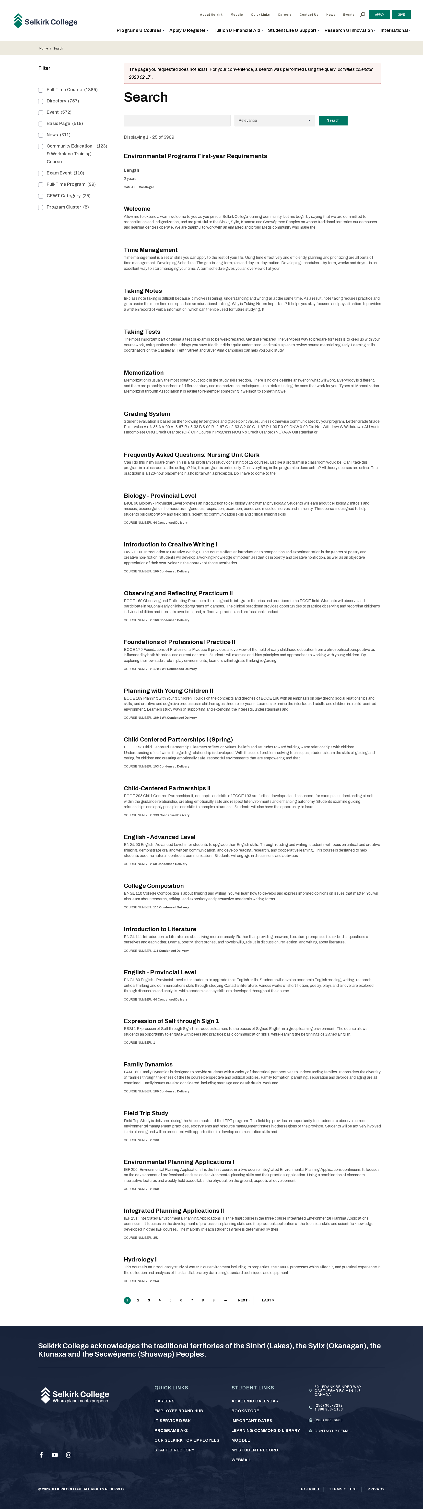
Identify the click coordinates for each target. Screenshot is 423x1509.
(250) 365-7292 (329, 1405)
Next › (244, 1302)
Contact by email (333, 1431)
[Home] (47, 21)
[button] (141, 30)
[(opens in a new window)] (41, 1455)
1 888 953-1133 (329, 1409)
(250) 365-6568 (329, 1420)
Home (43, 48)
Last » (268, 1302)
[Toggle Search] (362, 15)
